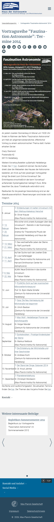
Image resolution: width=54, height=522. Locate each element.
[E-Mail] (45, 47)
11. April (8, 261)
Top (49, 481)
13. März (8, 244)
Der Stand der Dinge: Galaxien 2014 (32, 365)
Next (51, 443)
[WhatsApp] (35, 47)
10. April (8, 257)
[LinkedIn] (9, 47)
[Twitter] (29, 47)
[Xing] (40, 47)
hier (15, 166)
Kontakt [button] (6, 397)
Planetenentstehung (26, 375)
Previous (3, 443)
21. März (8, 247)
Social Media (10, 488)
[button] (49, 127)
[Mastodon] (24, 47)
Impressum (14, 511)
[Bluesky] (19, 47)
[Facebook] (4, 47)
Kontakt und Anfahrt (14, 483)
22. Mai (7, 276)
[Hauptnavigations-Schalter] (49, 8)
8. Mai (7, 273)
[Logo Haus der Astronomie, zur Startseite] (22, 8)
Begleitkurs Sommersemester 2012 (26, 420)
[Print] (4, 51)
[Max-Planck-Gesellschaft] (16, 504)
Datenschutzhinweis (36, 511)
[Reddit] (14, 47)
